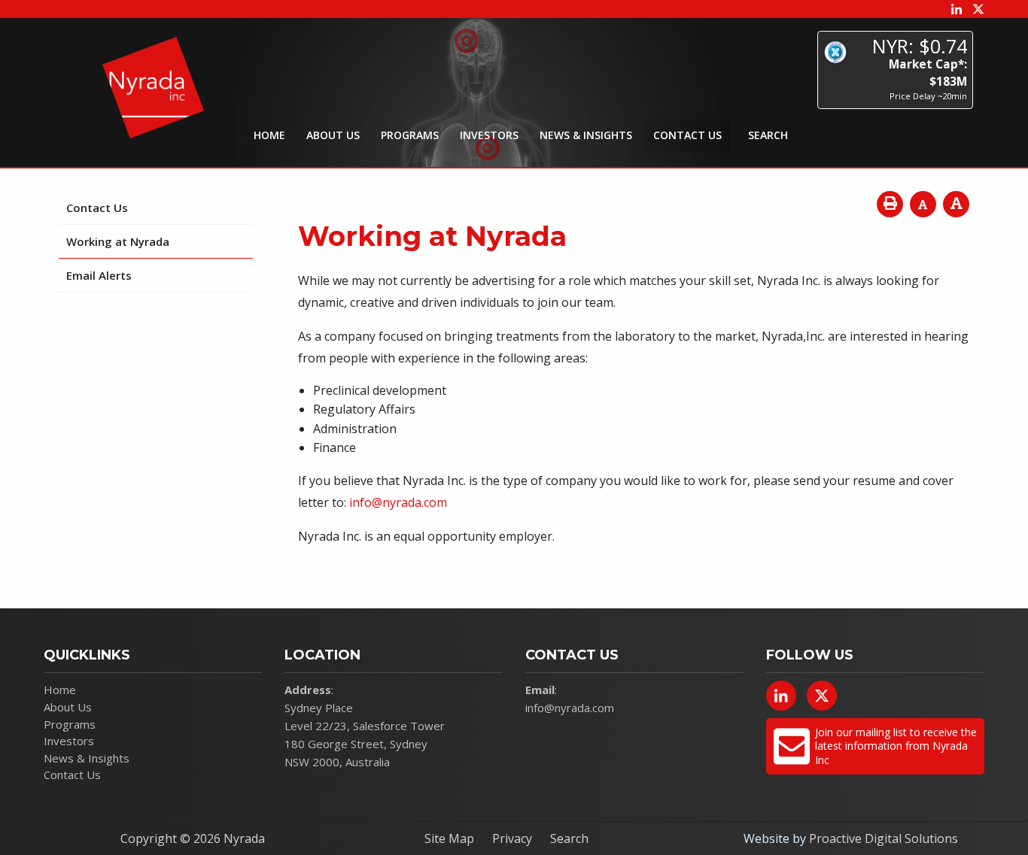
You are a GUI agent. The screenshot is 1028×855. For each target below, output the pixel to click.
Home (269, 135)
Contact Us (687, 135)
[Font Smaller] (923, 204)
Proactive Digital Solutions (883, 838)
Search (569, 838)
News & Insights (586, 135)
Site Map (449, 838)
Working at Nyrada (117, 241)
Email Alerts (99, 275)
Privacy (512, 838)
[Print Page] (890, 204)
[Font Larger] (956, 204)
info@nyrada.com (398, 502)
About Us (333, 135)
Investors (489, 135)
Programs (410, 135)
